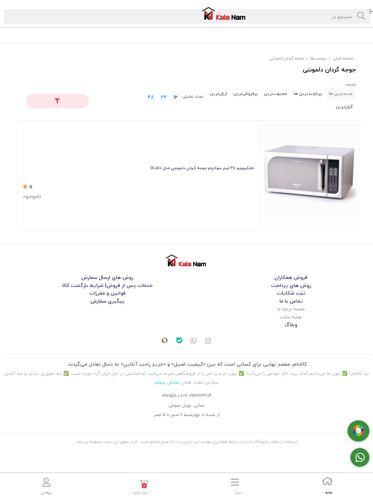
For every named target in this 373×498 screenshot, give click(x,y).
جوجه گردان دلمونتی (286, 58)
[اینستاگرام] (208, 342)
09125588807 (175, 396)
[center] (361, 16)
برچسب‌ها (318, 58)
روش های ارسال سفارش (107, 277)
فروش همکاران (290, 277)
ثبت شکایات (291, 292)
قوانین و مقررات (107, 292)
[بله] (179, 341)
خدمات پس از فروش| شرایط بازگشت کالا (107, 285)
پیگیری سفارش (107, 301)
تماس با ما (291, 301)
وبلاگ (290, 324)
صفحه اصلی (343, 58)
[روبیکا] (164, 341)
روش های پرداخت (291, 285)
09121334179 (200, 396)
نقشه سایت (291, 317)
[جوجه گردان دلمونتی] (186, 260)
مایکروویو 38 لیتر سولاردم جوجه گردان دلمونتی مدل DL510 (202, 167)
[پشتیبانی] (193, 342)
